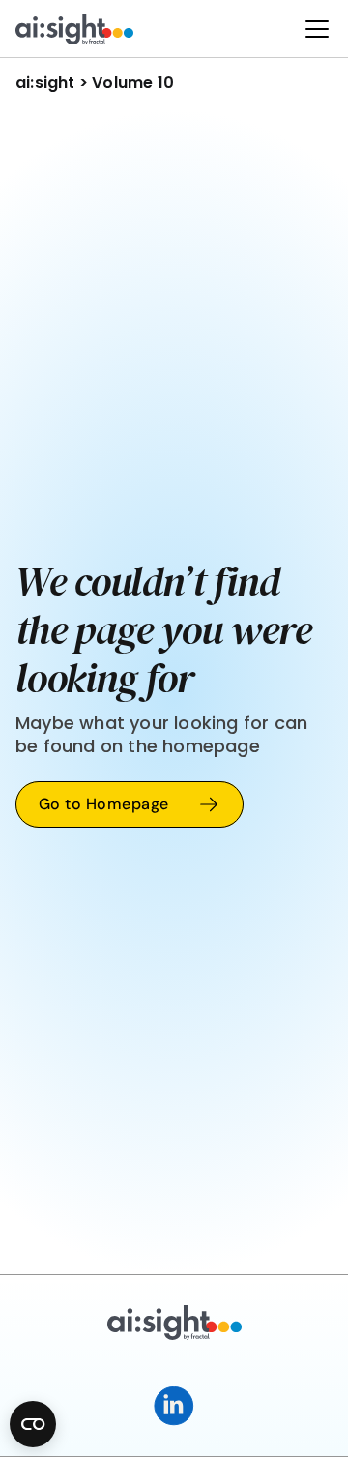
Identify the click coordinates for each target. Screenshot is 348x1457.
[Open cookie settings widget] (33, 1424)
